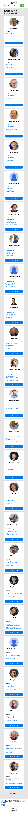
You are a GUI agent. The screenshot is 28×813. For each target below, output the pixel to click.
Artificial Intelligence (10, 785)
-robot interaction (11, 686)
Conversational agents (10, 754)
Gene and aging (11, 441)
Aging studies (8, 66)
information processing (12, 625)
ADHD (7, 379)
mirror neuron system (12, 498)
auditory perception (10, 657)
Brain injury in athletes (10, 314)
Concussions (8, 317)
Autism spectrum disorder (11, 380)
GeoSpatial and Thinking (13, 592)
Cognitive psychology (10, 221)
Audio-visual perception (11, 534)
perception (10, 191)
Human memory (9, 160)
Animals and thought (10, 564)
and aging (10, 439)
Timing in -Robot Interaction (13, 783)
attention (9, 188)
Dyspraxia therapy (9, 503)
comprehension (11, 159)
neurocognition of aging (13, 35)
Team (9, 688)
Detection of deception (11, 627)
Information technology (11, 658)
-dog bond (9, 717)
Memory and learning (10, 69)
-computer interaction (12, 346)
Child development (10, 67)
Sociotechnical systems (11, 689)
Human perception (10, 162)
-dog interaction (11, 562)
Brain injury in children (10, 315)
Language (10, 500)
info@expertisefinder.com (9, 801)
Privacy (19, 801)
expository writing (9, 253)
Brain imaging (8, 502)
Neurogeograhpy (9, 596)
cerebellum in (13, 374)
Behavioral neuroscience (11, 720)
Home (16, 801)
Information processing (11, 129)
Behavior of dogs (9, 719)
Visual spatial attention (10, 193)
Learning (7, 131)
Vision (6, 100)
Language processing (10, 222)
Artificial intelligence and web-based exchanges (12, 752)
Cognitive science (9, 284)
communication (11, 530)
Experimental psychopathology (13, 628)
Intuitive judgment (11, 408)
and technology (11, 343)
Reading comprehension (11, 224)
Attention (7, 97)
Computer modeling (10, 286)
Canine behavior (9, 565)
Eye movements (9, 98)
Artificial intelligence (10, 283)
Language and (11, 533)
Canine (9, 561)
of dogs (9, 716)
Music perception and (13, 655)
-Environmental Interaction (13, 593)
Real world (10, 469)
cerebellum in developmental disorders (11, 377)
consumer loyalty (9, 252)
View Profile (14, 43)
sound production (11, 531)
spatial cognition (9, 255)
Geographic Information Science (13, 595)
